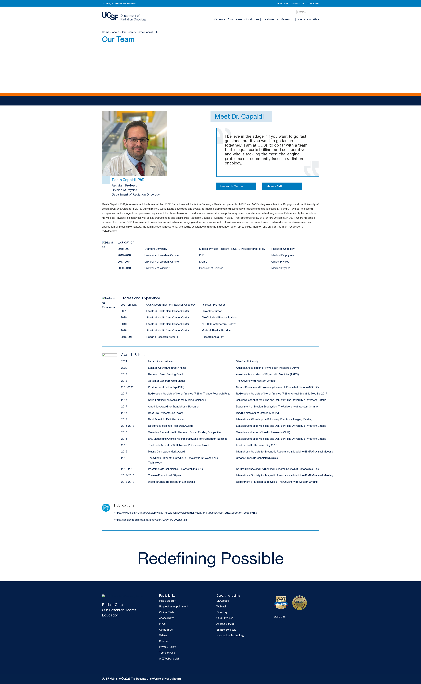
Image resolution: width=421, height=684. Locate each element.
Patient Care (112, 605)
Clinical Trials (166, 612)
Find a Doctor (167, 601)
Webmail (221, 607)
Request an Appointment (173, 607)
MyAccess (222, 601)
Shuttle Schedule (226, 630)
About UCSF (282, 4)
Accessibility (166, 618)
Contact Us (166, 630)
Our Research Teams (119, 610)
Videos (163, 636)
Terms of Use (167, 653)
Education (110, 615)
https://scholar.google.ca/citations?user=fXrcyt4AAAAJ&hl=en (150, 520)
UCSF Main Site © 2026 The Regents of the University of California (141, 679)
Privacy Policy (167, 647)
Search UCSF (297, 4)
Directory (221, 612)
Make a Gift (274, 186)
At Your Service (225, 624)
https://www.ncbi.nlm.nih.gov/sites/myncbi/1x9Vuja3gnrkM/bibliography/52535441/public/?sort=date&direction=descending (185, 513)
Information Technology (230, 636)
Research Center (231, 186)
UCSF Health (313, 4)
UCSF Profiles (224, 618)
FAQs (162, 624)
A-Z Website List (169, 659)
